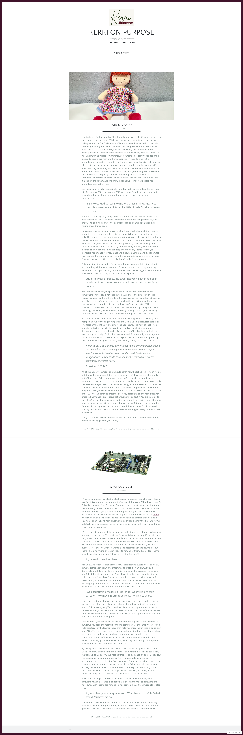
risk (129, 717)
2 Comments (155, 429)
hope (133, 429)
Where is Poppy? (121, 125)
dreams (108, 429)
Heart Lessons (121, 128)
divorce (103, 429)
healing (128, 429)
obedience (117, 717)
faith (113, 429)
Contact (131, 43)
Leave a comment (146, 717)
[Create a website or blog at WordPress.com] (70, 729)
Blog (116, 43)
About (123, 43)
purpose (138, 429)
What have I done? (121, 486)
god (124, 429)
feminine (119, 429)
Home (110, 43)
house (156, 514)
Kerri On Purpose (121, 32)
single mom (146, 429)
